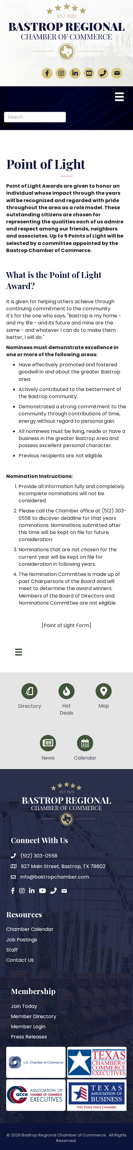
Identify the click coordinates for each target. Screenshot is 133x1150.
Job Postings (21, 939)
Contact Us (20, 960)
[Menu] (119, 96)
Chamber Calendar (30, 929)
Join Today (24, 1006)
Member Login (28, 1026)
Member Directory (33, 1016)
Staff (12, 949)
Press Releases (29, 1036)
